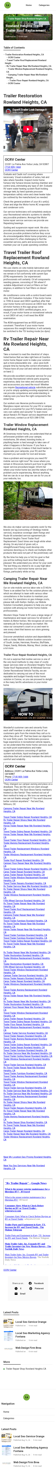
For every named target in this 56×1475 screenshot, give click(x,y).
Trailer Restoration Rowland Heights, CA (24, 54)
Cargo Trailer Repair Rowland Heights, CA (24, 871)
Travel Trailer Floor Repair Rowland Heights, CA (27, 840)
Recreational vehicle (25, 387)
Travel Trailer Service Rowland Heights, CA (24, 1064)
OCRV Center (14, 57)
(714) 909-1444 (13, 167)
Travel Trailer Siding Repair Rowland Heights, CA (27, 817)
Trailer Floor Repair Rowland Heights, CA (29, 80)
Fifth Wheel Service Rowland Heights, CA (24, 900)
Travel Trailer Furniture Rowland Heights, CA (25, 920)
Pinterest (39, 1288)
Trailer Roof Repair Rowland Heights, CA (23, 860)
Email (22, 1294)
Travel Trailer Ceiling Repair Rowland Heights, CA (27, 1056)
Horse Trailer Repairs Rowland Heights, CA (24, 978)
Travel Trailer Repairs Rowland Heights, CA (24, 883)
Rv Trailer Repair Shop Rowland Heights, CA (25, 1122)
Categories (44, 5)
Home (29, 5)
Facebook (39, 1283)
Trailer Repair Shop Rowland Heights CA (27, 19)
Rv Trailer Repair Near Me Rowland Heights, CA (29, 66)
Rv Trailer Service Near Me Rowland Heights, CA (27, 886)
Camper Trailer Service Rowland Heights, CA (25, 975)
